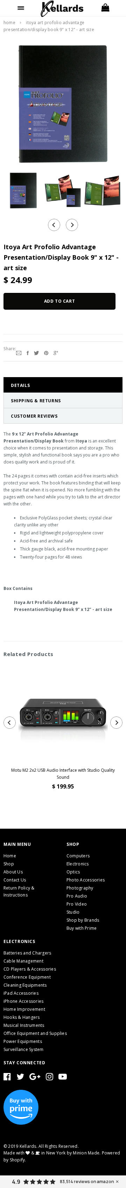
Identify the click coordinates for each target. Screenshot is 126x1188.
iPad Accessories (21, 993)
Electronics (77, 864)
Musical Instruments (24, 1025)
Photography (79, 888)
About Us (13, 872)
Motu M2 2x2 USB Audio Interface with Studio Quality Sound (63, 773)
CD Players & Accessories (30, 969)
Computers (78, 856)
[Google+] (56, 352)
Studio (72, 912)
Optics (73, 872)
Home (9, 23)
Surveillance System (24, 1049)
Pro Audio (76, 896)
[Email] (18, 352)
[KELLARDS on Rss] (62, 1078)
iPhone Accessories (23, 1001)
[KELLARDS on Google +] (34, 1078)
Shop (9, 864)
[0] (105, 8)
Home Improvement (24, 1009)
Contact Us (15, 880)
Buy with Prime (81, 928)
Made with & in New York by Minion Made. (52, 1153)
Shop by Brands (82, 920)
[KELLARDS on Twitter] (20, 1078)
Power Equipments (23, 1041)
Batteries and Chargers (27, 953)
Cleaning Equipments (25, 985)
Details (20, 385)
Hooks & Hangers (22, 1017)
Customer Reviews (34, 416)
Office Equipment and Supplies (35, 1033)
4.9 (16, 1182)
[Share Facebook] (28, 352)
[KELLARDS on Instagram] (49, 1078)
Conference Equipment (27, 977)
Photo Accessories (85, 880)
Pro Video (76, 904)
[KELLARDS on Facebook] (7, 1078)
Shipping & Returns (36, 401)
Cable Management (23, 961)
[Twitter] (36, 352)
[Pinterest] (46, 352)
